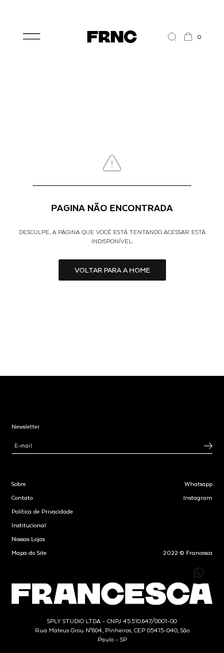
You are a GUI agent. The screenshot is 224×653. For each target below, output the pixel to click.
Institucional (28, 525)
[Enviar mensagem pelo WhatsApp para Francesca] (199, 573)
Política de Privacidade (42, 511)
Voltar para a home (112, 269)
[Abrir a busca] (175, 36)
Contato (22, 497)
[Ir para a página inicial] (112, 36)
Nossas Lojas (28, 538)
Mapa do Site (29, 552)
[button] (31, 36)
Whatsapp (198, 483)
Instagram (198, 497)
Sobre (18, 483)
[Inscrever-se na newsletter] (208, 445)
